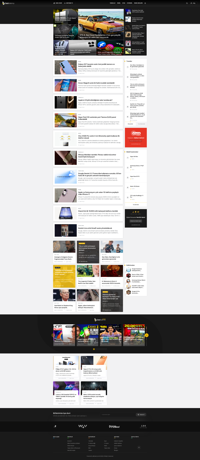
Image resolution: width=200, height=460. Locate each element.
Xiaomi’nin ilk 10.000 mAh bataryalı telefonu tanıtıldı (98, 211)
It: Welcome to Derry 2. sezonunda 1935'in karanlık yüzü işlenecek (111, 283)
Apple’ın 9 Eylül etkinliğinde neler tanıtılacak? (95, 100)
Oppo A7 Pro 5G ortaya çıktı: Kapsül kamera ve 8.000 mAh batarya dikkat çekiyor (92, 371)
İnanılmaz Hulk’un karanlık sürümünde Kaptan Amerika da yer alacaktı (64, 272)
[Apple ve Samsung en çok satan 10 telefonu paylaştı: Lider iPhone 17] (66, 195)
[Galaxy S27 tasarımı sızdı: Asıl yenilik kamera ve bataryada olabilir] (66, 67)
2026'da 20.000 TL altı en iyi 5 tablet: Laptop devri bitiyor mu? (133, 339)
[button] (147, 335)
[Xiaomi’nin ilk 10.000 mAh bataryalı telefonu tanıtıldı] (66, 213)
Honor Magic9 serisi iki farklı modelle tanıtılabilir (96, 83)
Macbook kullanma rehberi (63, 341)
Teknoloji (112, 3)
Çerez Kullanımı (118, 446)
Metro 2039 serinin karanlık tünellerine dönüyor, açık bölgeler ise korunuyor (93, 396)
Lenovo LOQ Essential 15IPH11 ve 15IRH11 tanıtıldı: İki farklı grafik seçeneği (66, 396)
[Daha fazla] (145, 3)
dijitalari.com (96, 456)
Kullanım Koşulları (118, 441)
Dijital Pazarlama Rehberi (73, 443)
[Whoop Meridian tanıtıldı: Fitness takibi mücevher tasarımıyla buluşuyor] (66, 158)
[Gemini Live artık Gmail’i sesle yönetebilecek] (66, 230)
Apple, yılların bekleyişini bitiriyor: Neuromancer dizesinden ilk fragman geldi (87, 307)
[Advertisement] (136, 250)
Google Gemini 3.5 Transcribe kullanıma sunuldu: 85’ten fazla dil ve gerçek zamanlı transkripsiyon (99, 174)
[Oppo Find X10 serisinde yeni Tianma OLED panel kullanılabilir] (66, 120)
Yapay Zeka (81, 170)
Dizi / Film (56, 254)
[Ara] (187, 3)
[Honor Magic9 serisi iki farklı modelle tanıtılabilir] (66, 85)
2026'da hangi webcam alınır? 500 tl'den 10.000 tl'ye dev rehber (110, 339)
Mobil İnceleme (138, 3)
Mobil (118, 3)
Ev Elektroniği (91, 443)
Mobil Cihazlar (70, 446)
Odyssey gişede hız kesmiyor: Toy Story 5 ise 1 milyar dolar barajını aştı (111, 296)
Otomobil (129, 3)
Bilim (89, 448)
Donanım (69, 441)
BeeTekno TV (70, 326)
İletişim (116, 450)
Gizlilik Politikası (118, 443)
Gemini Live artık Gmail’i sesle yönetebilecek (95, 228)
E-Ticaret (106, 443)
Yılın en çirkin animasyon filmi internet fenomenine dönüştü (87, 248)
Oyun (123, 3)
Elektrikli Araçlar (71, 450)
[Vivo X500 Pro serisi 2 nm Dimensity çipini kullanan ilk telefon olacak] (66, 139)
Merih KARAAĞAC (58, 261)
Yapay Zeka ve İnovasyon (73, 448)
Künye (115, 448)
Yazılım (90, 450)
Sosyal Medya (91, 446)
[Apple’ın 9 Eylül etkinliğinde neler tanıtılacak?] (66, 102)
